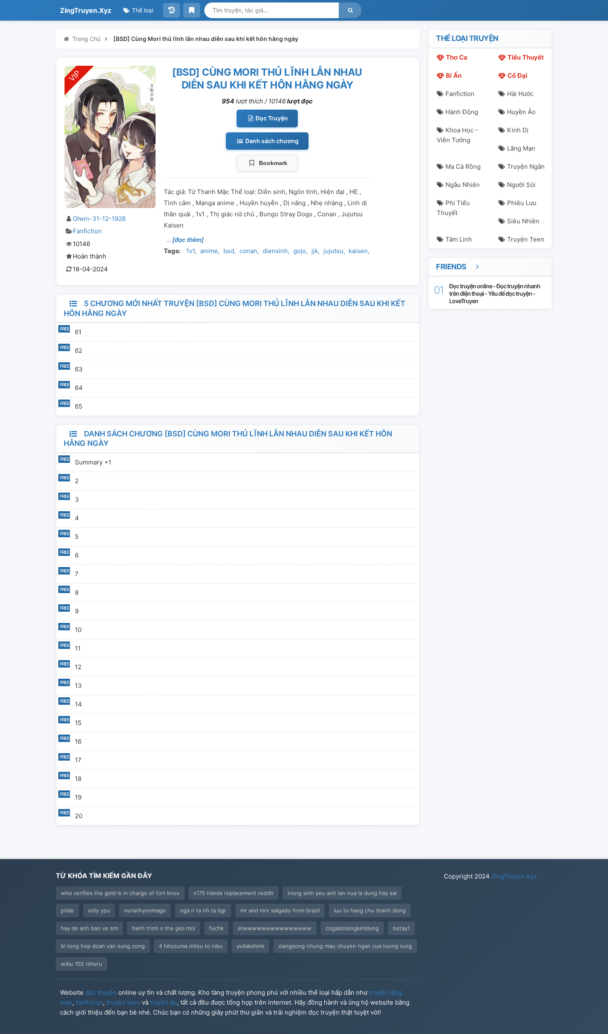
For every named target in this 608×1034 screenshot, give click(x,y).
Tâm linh (458, 239)
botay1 (401, 928)
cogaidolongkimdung (352, 928)
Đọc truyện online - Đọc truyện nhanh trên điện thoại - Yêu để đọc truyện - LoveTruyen (494, 293)
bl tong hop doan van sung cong (103, 946)
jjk (314, 251)
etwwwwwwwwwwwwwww (274, 928)
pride (67, 910)
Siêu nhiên (523, 221)
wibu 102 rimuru (81, 963)
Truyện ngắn (526, 166)
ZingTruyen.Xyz (85, 10)
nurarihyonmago (145, 910)
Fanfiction (87, 231)
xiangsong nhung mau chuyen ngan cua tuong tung (345, 946)
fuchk (216, 928)
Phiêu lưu (521, 203)
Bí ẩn (454, 75)
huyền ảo (163, 1002)
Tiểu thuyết (525, 57)
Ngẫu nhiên (462, 185)
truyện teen (123, 1002)
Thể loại (141, 10)
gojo (299, 251)
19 (78, 797)
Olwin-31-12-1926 (99, 219)
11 (78, 648)
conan (248, 251)
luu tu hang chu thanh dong (370, 910)
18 (78, 779)
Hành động (461, 112)
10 (78, 630)
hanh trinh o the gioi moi (163, 928)
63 (79, 369)
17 (78, 760)
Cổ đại (517, 75)
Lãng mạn (521, 148)
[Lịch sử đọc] (171, 10)
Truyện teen (525, 239)
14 (78, 704)
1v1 (190, 251)
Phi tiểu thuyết (453, 208)
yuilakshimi (250, 946)
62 (78, 350)
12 (78, 667)
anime (209, 251)
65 (78, 406)
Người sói (521, 185)
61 (78, 332)
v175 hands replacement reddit (233, 893)
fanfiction (89, 1002)
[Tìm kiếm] (350, 10)
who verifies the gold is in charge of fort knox (120, 893)
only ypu (99, 910)
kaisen (358, 251)
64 (79, 388)
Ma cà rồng (463, 166)
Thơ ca (456, 57)
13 (78, 685)
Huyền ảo (521, 112)
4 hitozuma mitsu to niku (191, 946)
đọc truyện (101, 992)
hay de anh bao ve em (89, 928)
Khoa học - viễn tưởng (457, 135)
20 (78, 816)
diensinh (275, 251)
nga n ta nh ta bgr (203, 910)
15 (78, 723)
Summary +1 (93, 462)
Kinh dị (518, 130)
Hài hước (520, 94)
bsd (228, 251)
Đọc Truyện (271, 118)
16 (78, 741)
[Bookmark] (191, 10)
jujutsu (333, 251)
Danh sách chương (271, 140)
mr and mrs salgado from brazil (280, 910)
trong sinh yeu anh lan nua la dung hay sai (342, 893)
